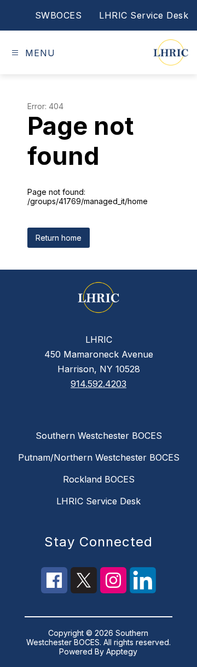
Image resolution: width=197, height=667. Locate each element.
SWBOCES (58, 15)
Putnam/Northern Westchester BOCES (98, 457)
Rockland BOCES (99, 479)
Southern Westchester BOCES (99, 435)
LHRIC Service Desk (143, 15)
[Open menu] (15, 52)
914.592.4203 (98, 383)
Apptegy (121, 651)
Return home (59, 237)
